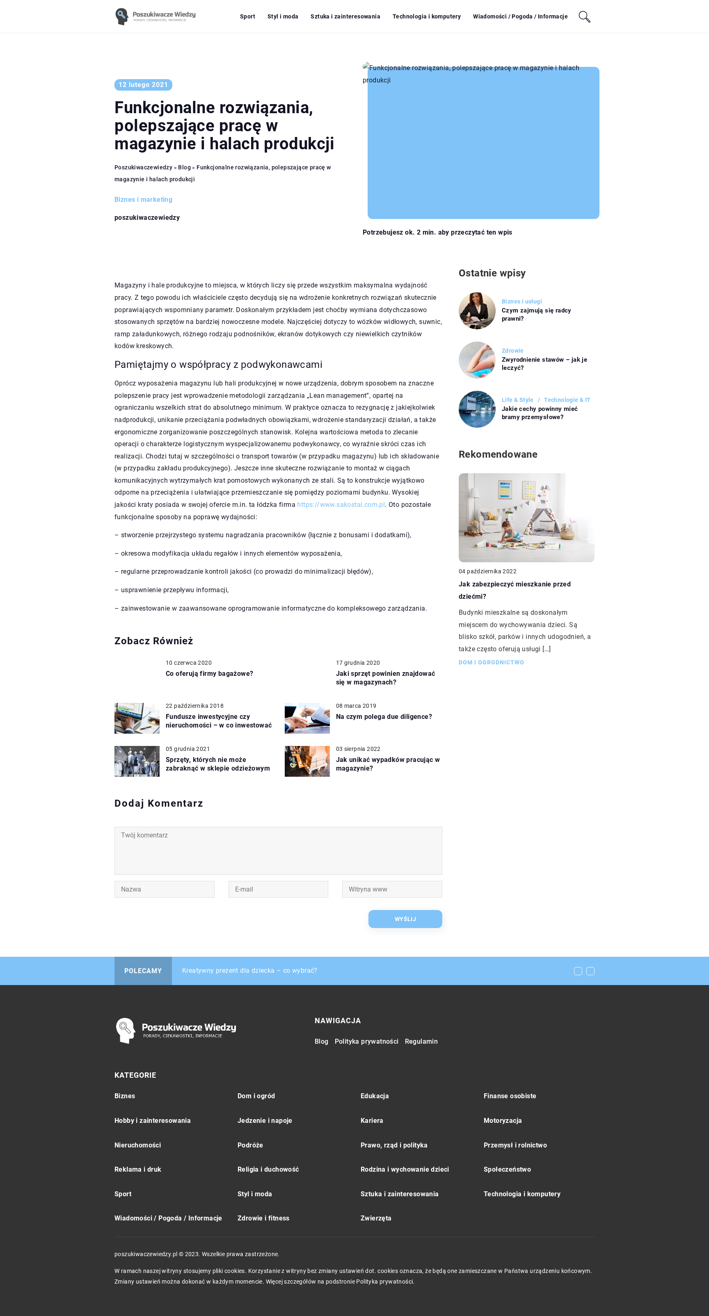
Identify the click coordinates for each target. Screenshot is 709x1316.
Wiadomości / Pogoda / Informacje (520, 16)
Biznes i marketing (143, 199)
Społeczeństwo (507, 1169)
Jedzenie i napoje (265, 1120)
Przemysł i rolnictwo (515, 1145)
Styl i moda (283, 16)
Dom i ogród (256, 1096)
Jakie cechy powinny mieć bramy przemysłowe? (540, 413)
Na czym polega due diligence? (384, 717)
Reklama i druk (138, 1169)
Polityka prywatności (367, 1041)
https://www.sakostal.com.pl (341, 505)
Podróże (250, 1145)
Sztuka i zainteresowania (345, 16)
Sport (247, 16)
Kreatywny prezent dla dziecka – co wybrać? (250, 970)
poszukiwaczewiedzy (147, 217)
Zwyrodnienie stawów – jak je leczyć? (544, 364)
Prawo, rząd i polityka (394, 1145)
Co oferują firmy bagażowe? (209, 673)
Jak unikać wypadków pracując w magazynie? (388, 764)
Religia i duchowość (268, 1169)
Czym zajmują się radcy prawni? (537, 314)
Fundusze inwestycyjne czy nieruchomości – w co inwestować (219, 721)
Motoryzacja (503, 1120)
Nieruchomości (137, 1145)
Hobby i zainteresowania (152, 1120)
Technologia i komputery (427, 16)
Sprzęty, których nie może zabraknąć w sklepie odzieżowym (218, 764)
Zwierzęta (376, 1218)
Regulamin (421, 1041)
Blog (322, 1041)
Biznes (124, 1096)
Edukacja (375, 1096)
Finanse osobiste (510, 1096)
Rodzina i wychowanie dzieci (405, 1169)
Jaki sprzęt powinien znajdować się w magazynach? (385, 678)
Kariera (372, 1120)
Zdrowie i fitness (264, 1218)
